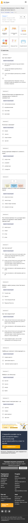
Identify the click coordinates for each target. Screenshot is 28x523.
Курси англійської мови (21, 490)
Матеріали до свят (20, 500)
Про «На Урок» (4, 496)
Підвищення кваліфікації (4, 479)
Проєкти (17, 483)
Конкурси (17, 485)
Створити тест (11, 446)
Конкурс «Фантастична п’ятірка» (21, 503)
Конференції (4, 483)
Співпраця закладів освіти (6, 499)
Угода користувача (5, 518)
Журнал (17, 476)
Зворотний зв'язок (5, 505)
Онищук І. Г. (5, 16)
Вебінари (3, 481)
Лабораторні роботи (20, 481)
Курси (2, 485)
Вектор (3, 487)
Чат (16, 489)
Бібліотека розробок (20, 478)
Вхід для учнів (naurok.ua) (18, 497)
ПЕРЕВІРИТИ (23, 468)
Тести (16, 480)
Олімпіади (17, 487)
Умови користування (15, 518)
